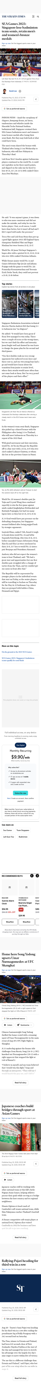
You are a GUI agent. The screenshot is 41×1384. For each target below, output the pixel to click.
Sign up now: (6, 43)
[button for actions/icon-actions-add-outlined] (20, 91)
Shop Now (10, 922)
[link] (13, 16)
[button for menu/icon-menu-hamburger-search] (38, 16)
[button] (33, 16)
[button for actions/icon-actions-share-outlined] (35, 99)
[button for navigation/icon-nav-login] (33, 16)
